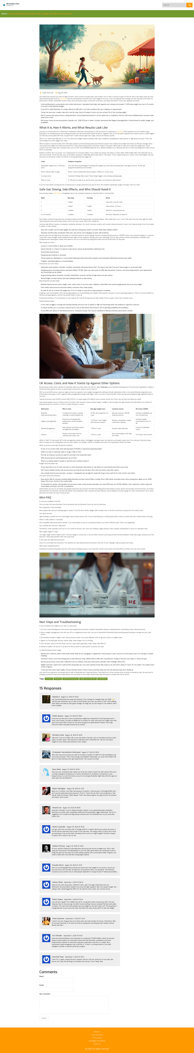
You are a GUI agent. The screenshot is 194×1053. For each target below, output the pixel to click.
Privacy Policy (97, 1038)
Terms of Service (97, 1035)
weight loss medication (88, 679)
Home (4, 14)
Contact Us (97, 1044)
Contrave (63, 99)
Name (41, 976)
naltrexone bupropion (70, 679)
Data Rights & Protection (97, 1041)
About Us (97, 1032)
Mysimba (120, 132)
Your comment (45, 994)
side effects (57, 193)
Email (41, 985)
